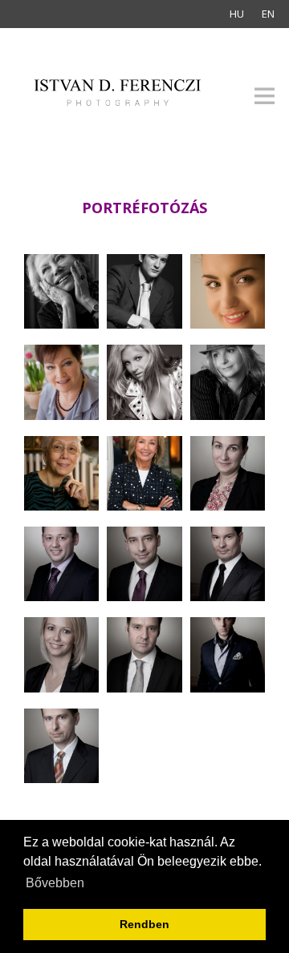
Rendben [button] (144, 924)
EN (268, 13)
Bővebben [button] (55, 883)
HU (237, 13)
